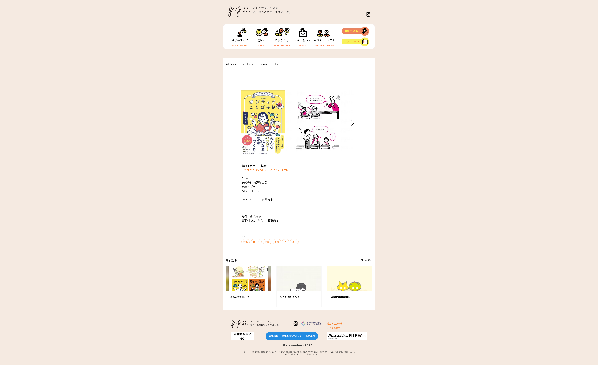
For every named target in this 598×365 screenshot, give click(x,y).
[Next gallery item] (353, 123)
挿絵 (267, 241)
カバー (256, 241)
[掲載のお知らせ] (248, 278)
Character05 (289, 297)
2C (285, 241)
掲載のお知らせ (239, 297)
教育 (294, 241)
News (263, 64)
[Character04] (349, 278)
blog (276, 64)
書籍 (277, 241)
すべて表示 (366, 259)
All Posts (231, 64)
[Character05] (299, 278)
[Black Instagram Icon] (368, 14)
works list (248, 64)
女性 (245, 241)
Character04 (340, 297)
